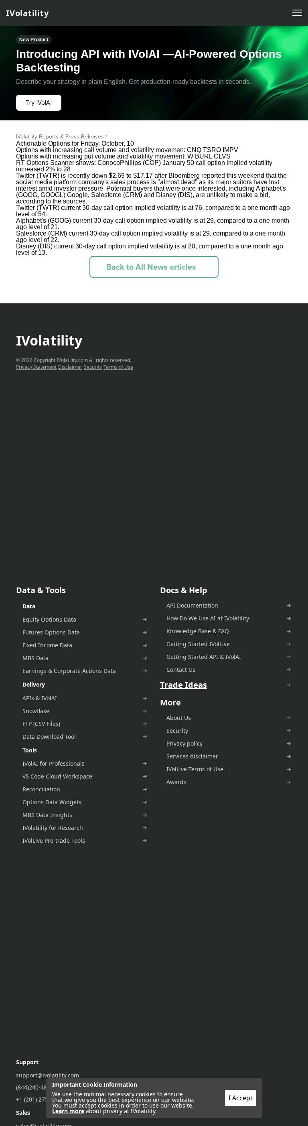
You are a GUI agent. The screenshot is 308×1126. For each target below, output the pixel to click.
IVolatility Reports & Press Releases (60, 136)
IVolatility (27, 13)
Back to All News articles (151, 267)
